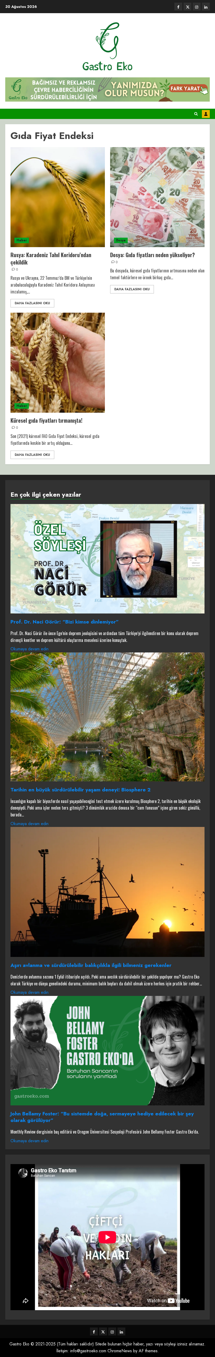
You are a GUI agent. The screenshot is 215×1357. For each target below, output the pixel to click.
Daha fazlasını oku (32, 303)
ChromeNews (120, 1351)
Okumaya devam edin (29, 649)
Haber (22, 240)
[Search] (196, 114)
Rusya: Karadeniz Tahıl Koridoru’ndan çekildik (50, 258)
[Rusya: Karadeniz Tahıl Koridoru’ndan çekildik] (57, 197)
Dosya (121, 240)
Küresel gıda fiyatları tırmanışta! (46, 420)
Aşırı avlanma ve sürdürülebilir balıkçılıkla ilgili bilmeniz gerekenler (90, 965)
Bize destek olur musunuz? (206, 114)
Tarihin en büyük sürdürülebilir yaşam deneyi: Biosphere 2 (80, 789)
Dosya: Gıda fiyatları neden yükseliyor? (152, 255)
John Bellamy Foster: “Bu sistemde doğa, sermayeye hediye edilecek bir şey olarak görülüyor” (102, 1117)
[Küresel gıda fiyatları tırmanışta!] (57, 363)
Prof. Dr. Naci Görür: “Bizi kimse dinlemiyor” (64, 621)
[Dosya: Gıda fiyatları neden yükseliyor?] (157, 197)
